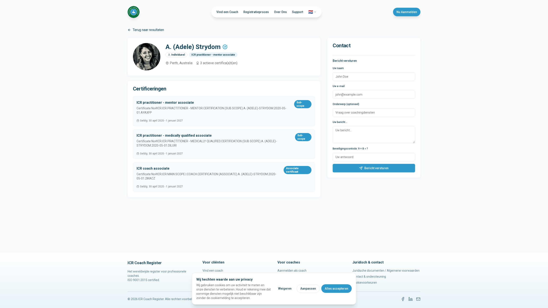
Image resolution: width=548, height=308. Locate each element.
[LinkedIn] (410, 299)
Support (297, 12)
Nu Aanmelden (406, 12)
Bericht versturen (376, 168)
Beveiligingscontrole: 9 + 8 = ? (350, 148)
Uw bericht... (340, 122)
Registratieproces (256, 12)
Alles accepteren (336, 288)
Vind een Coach (227, 12)
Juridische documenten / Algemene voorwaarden (386, 270)
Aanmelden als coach (292, 270)
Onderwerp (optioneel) (346, 104)
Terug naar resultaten (148, 30)
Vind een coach (213, 270)
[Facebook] (403, 299)
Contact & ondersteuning (369, 276)
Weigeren (285, 288)
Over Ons (280, 12)
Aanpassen (308, 288)
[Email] (418, 299)
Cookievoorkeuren (364, 282)
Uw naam (338, 68)
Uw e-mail (339, 86)
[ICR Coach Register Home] (134, 12)
